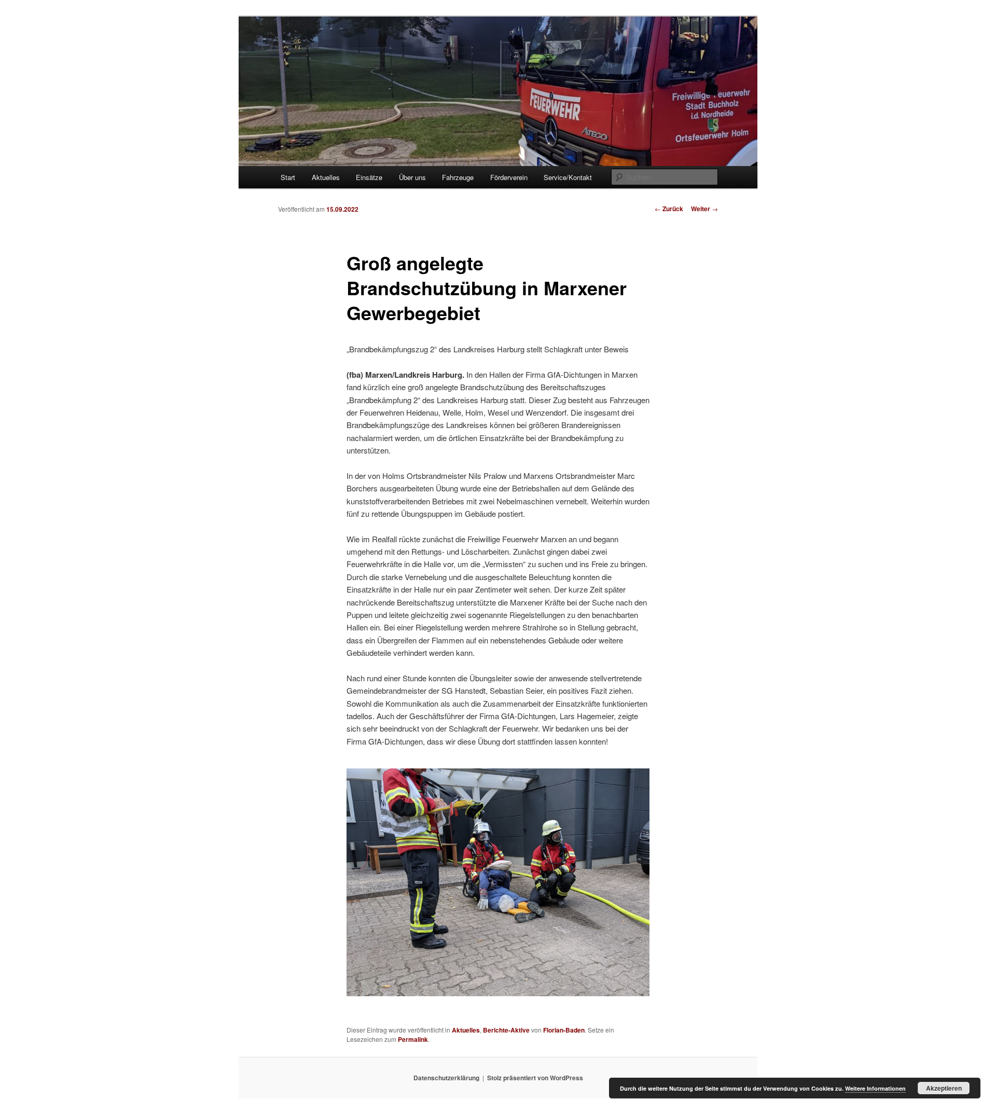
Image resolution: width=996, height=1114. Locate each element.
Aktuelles (326, 177)
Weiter (704, 208)
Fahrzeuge (458, 177)
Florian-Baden (564, 1030)
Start (288, 177)
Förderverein (509, 177)
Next (629, 881)
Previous (362, 881)
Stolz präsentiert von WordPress (535, 1077)
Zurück (669, 208)
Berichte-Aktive (506, 1030)
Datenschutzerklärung (446, 1077)
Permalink (413, 1039)
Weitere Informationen (875, 1088)
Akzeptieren (944, 1088)
